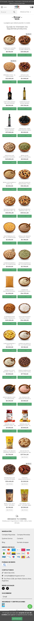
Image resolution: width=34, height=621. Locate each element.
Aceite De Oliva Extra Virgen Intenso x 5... (9, 129)
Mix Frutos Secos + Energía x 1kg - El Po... (24, 210)
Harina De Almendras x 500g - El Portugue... (24, 290)
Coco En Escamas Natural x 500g (24, 317)
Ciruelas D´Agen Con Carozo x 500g (24, 129)
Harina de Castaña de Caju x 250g (9, 48)
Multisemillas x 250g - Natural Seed (24, 504)
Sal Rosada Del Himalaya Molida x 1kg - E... (25, 397)
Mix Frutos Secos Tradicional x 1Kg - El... (24, 183)
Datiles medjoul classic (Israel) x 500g (24, 48)
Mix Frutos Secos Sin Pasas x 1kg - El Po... (9, 210)
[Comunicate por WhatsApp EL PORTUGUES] (30, 606)
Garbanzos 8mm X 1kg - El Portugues (9, 263)
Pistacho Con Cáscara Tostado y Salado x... (9, 156)
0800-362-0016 (9, 573)
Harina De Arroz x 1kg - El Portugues (24, 344)
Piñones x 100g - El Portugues (9, 75)
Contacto (20, 538)
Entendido (17, 618)
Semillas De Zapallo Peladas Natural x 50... (24, 156)
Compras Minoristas (23, 535)
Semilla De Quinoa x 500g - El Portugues (9, 183)
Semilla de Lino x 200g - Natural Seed (9, 504)
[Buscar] (14, 12)
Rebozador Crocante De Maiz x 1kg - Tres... (9, 290)
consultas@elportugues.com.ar (14, 576)
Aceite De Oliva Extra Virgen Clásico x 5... (25, 102)
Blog (3, 542)
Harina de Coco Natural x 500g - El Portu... (9, 371)
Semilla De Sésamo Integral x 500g (25, 236)
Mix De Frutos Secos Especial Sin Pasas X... (25, 451)
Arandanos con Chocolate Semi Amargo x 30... (9, 478)
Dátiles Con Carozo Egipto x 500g (24, 75)
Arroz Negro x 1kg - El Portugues (9, 397)
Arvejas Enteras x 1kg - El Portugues (24, 263)
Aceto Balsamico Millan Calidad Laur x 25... (9, 102)
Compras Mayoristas (8, 535)
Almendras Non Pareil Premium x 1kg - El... (9, 317)
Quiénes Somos (7, 538)
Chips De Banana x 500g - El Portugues (9, 344)
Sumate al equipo (23, 542)
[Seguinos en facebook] (7, 588)
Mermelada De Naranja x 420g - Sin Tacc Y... (24, 424)
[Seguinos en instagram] (3, 588)
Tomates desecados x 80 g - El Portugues (24, 478)
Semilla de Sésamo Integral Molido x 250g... (9, 451)
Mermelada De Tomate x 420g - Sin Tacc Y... (9, 424)
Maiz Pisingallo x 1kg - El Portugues (9, 236)
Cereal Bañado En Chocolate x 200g (24, 371)
